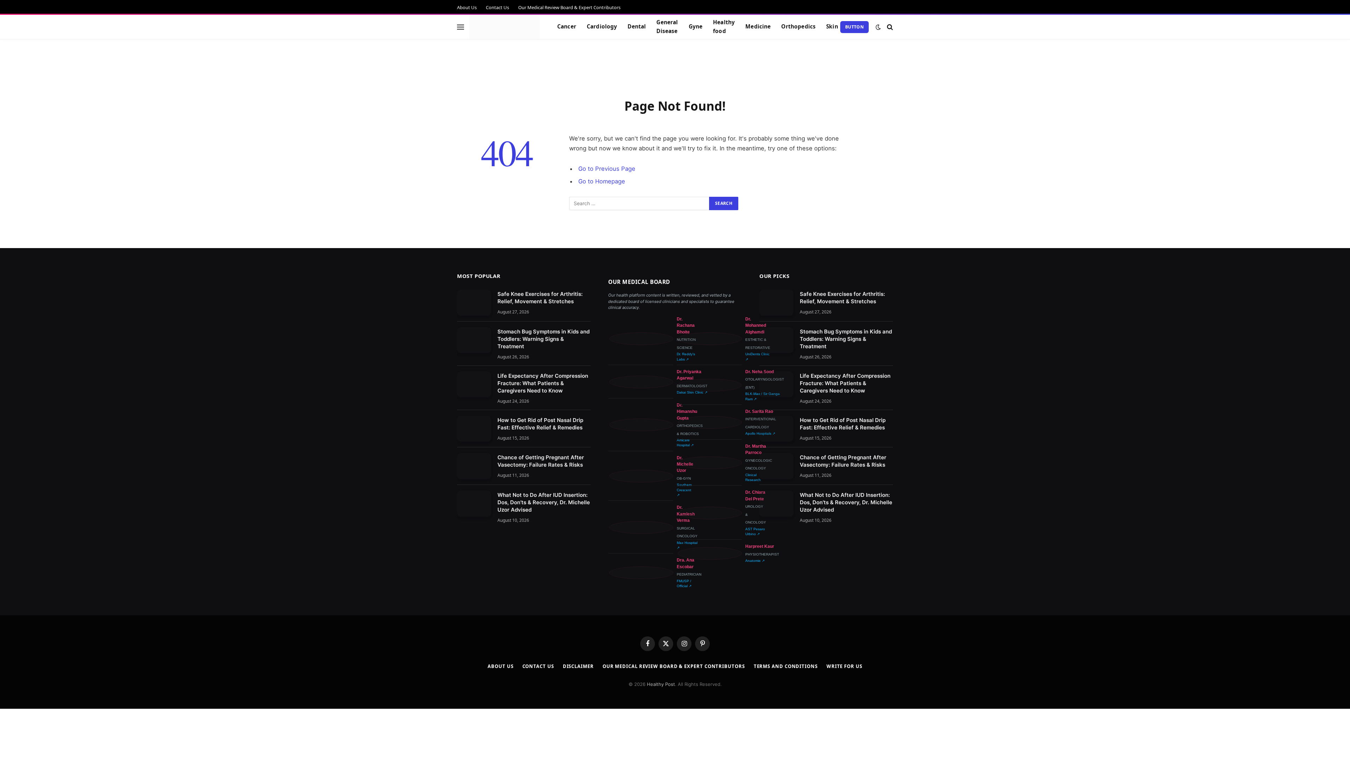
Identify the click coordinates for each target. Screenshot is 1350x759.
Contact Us (497, 7)
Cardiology (602, 26)
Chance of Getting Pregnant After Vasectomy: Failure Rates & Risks (540, 461)
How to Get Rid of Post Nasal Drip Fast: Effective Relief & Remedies (540, 424)
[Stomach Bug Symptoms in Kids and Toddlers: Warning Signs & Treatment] (474, 340)
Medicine (758, 26)
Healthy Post (661, 684)
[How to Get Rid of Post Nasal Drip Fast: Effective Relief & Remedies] (474, 429)
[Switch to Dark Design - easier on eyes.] (878, 27)
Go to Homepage (601, 181)
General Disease (667, 27)
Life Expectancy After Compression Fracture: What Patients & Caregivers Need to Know (542, 383)
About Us (467, 7)
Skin (832, 26)
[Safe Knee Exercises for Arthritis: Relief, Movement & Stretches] (474, 303)
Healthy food (724, 27)
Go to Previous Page (606, 168)
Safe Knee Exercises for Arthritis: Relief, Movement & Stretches (540, 298)
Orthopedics (798, 26)
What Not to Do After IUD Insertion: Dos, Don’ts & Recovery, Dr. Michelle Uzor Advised (543, 502)
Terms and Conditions (786, 666)
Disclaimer (578, 666)
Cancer (566, 26)
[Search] (889, 27)
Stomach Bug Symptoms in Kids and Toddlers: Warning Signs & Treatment (543, 339)
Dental (637, 26)
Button (854, 27)
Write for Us (844, 666)
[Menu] (460, 27)
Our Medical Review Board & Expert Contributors (569, 7)
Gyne (696, 26)
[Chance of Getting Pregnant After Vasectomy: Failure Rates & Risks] (474, 466)
